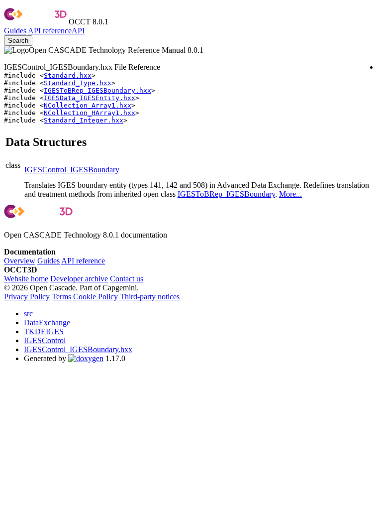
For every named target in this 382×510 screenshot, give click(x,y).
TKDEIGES (44, 331)
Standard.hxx (68, 75)
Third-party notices (150, 296)
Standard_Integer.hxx (83, 120)
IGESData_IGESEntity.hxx (89, 98)
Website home (26, 278)
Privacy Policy (27, 296)
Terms (61, 296)
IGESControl (45, 340)
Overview (19, 260)
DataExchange (47, 322)
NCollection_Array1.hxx (87, 105)
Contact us (126, 278)
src (28, 313)
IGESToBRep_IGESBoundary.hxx (97, 90)
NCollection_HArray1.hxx (89, 113)
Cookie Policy (95, 296)
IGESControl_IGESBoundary (71, 169)
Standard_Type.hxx (77, 83)
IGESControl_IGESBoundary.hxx (78, 349)
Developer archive (79, 278)
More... (290, 194)
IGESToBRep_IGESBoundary (226, 194)
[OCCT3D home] (35, 21)
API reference (83, 260)
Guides (15, 30)
